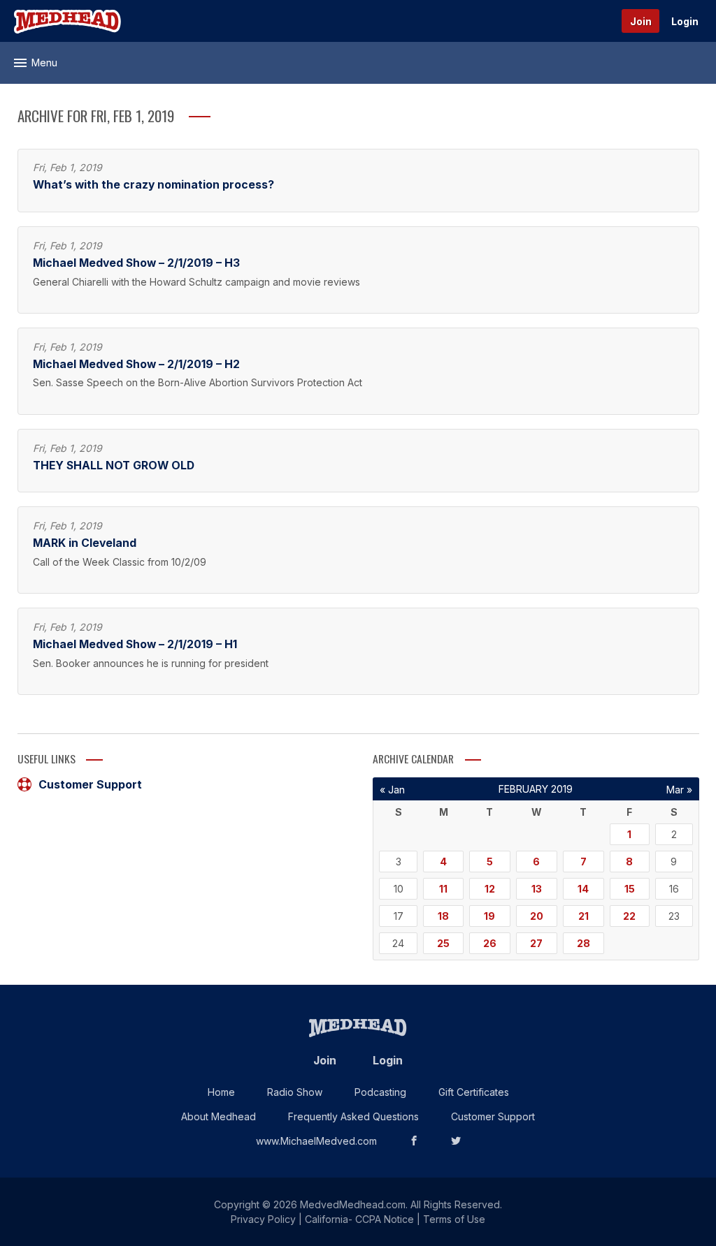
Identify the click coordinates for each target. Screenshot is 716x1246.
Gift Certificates (473, 1092)
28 (583, 943)
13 (536, 889)
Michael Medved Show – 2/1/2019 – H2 (136, 364)
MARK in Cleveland (84, 543)
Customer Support (90, 784)
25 (443, 943)
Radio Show (294, 1092)
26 (489, 943)
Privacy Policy (263, 1219)
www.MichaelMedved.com (316, 1141)
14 (583, 889)
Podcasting (380, 1092)
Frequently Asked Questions (353, 1116)
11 (443, 889)
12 (490, 889)
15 (629, 889)
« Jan (392, 790)
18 (443, 916)
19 (489, 916)
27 (536, 943)
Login (685, 21)
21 (583, 916)
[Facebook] (414, 1141)
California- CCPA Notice (359, 1219)
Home (221, 1092)
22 (629, 916)
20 (536, 916)
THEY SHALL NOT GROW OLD (113, 465)
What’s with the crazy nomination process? (153, 184)
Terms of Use (454, 1219)
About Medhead (218, 1116)
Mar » (679, 790)
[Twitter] (456, 1141)
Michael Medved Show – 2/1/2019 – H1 (135, 644)
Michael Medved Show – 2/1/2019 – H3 (136, 263)
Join (641, 21)
